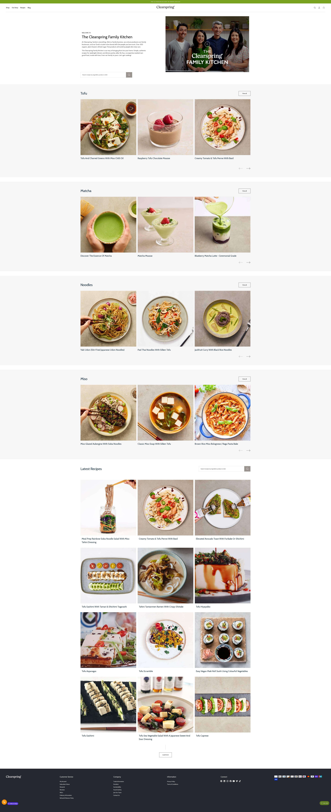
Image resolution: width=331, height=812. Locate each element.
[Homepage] (166, 8)
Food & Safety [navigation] (117, 790)
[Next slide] (248, 168)
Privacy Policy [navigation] (171, 781)
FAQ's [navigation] (61, 792)
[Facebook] (230, 781)
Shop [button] (7, 8)
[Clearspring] (13, 777)
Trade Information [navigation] (118, 781)
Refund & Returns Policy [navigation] (67, 798)
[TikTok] (239, 781)
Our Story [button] (15, 8)
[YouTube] (233, 781)
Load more (165, 755)
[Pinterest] (221, 781)
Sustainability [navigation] (117, 787)
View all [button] (244, 93)
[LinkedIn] (224, 781)
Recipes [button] (22, 8)
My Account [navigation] (63, 781)
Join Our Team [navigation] (117, 792)
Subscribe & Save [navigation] (65, 784)
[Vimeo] (236, 781)
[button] (315, 8)
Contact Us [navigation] (116, 795)
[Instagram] (227, 781)
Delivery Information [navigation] (66, 795)
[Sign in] (319, 8)
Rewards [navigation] (62, 787)
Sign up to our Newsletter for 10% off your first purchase (165, 1)
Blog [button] (29, 8)
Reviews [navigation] (62, 790)
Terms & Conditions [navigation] (172, 784)
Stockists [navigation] (116, 784)
